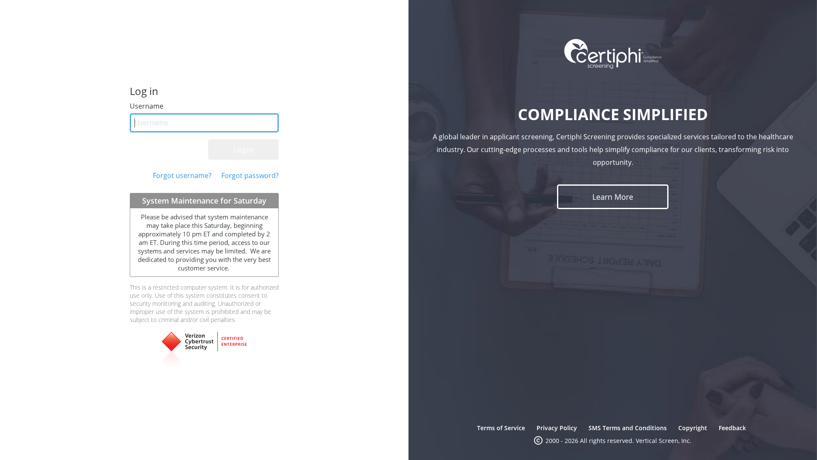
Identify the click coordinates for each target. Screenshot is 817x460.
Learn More (612, 197)
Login (243, 149)
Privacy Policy (557, 428)
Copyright (692, 428)
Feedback (732, 428)
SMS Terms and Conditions (627, 428)
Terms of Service (501, 428)
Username (146, 106)
